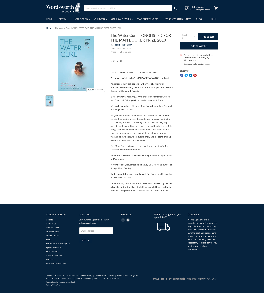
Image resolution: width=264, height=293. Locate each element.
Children (99, 19)
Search (49, 239)
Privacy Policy (52, 231)
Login (214, 19)
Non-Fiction (81, 19)
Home (49, 19)
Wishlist (50, 259)
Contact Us (51, 223)
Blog (199, 19)
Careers (49, 219)
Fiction (63, 19)
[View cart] (216, 8)
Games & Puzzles (121, 19)
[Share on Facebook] (181, 75)
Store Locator (52, 251)
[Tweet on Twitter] (186, 75)
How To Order (52, 227)
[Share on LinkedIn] (190, 75)
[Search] (175, 8)
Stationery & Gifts (148, 19)
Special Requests (53, 247)
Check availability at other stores (197, 64)
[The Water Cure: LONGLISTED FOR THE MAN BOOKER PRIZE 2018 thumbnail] (49, 101)
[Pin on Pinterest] (195, 75)
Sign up (86, 239)
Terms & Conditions (55, 255)
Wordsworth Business (178, 19)
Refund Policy (52, 235)
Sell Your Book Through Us (58, 243)
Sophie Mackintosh (122, 44)
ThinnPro (56, 285)
